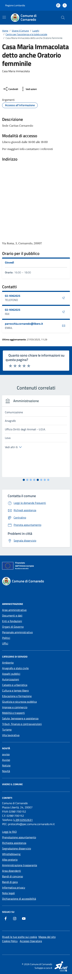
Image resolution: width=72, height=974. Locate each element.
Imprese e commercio (14, 707)
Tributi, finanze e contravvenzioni (22, 724)
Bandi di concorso (12, 876)
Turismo (7, 729)
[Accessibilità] (58, 5)
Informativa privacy (13, 887)
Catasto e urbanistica (14, 685)
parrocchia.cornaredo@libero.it (24, 324)
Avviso (6, 760)
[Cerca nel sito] (63, 17)
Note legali (8, 893)
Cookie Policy (10, 941)
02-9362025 (12, 296)
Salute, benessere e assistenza (20, 718)
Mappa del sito (47, 937)
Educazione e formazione (17, 696)
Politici (6, 638)
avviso (6, 754)
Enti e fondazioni (12, 621)
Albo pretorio (9, 860)
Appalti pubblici (11, 674)
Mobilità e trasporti (13, 713)
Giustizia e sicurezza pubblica (19, 702)
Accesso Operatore (31, 941)
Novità (6, 771)
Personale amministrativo (17, 632)
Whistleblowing (11, 854)
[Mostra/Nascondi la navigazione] (4, 17)
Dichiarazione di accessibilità (19, 899)
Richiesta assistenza (14, 843)
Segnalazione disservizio (16, 848)
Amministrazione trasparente (19, 865)
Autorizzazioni (10, 679)
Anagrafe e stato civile (15, 668)
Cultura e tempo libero (15, 690)
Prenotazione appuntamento (19, 837)
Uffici (5, 643)
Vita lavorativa (10, 735)
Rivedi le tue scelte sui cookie (19, 937)
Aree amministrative (14, 610)
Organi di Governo (13, 627)
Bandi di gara (10, 882)
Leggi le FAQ (9, 832)
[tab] (24, 480)
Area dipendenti (11, 871)
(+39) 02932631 (23, 820)
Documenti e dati (12, 615)
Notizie (6, 765)
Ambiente (8, 662)
